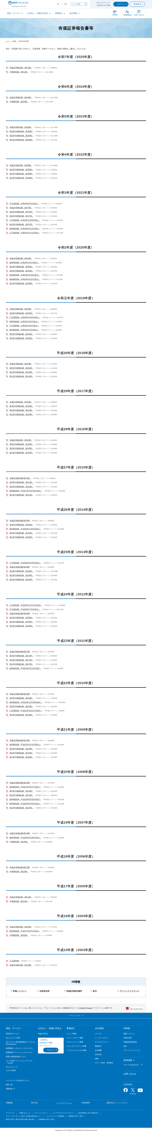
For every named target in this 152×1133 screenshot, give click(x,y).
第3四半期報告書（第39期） (22, 131)
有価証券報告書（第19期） (21, 965)
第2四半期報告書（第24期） (22, 795)
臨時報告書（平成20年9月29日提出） (25, 799)
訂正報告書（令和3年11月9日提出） (25, 220)
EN (65, 4)
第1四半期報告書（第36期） (22, 283)
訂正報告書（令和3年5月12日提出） (25, 233)
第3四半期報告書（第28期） (22, 618)
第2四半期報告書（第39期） (22, 136)
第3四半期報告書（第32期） (22, 444)
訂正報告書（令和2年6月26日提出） (25, 317)
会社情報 (73, 13)
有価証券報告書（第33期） (21, 402)
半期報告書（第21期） (19, 901)
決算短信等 (44, 991)
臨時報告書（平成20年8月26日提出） (25, 804)
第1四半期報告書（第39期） (22, 140)
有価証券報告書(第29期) (20, 567)
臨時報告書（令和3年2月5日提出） (24, 263)
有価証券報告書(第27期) (20, 652)
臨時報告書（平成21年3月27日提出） (25, 787)
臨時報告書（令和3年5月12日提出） (25, 229)
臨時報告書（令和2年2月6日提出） (24, 322)
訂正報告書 (14, 961)
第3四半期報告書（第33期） (22, 406)
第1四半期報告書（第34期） (22, 376)
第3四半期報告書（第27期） (22, 656)
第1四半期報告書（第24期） (22, 808)
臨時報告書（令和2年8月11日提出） (25, 279)
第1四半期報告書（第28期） (22, 626)
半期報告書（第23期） (19, 842)
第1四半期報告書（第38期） (22, 178)
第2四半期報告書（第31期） (22, 487)
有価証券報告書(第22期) (20, 867)
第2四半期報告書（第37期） (22, 216)
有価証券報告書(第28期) (20, 614)
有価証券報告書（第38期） (21, 165)
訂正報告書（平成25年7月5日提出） (25, 609)
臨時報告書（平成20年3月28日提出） (25, 838)
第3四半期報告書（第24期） (22, 791)
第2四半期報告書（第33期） (22, 410)
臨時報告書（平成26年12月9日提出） (25, 529)
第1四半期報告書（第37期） (22, 224)
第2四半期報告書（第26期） (22, 706)
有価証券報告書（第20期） (21, 927)
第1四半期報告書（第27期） (22, 664)
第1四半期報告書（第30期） (22, 537)
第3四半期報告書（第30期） (22, 525)
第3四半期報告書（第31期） (22, 482)
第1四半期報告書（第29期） (22, 580)
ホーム (8, 41)
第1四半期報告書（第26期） (22, 715)
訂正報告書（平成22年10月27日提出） (26, 711)
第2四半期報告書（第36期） (22, 271)
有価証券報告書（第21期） (21, 897)
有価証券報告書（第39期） (21, 127)
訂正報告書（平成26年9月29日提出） (25, 563)
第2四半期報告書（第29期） (22, 575)
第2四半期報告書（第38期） (22, 174)
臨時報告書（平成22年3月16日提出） (25, 745)
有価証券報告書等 (74, 991)
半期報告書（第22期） (19, 872)
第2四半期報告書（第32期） (22, 448)
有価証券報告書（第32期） (21, 440)
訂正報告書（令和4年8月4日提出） (24, 204)
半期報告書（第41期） (19, 72)
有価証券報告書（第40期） (21, 97)
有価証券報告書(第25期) (20, 740)
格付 (95, 991)
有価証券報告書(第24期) (20, 783)
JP (58, 4)
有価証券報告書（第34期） (21, 364)
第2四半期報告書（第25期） (22, 753)
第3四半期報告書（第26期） (22, 698)
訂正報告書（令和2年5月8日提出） (24, 326)
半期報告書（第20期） (19, 935)
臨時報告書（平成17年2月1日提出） (25, 931)
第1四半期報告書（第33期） (22, 415)
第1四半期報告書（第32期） (22, 453)
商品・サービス (13, 13)
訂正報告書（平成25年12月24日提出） (26, 605)
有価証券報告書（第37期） (21, 208)
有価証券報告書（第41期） (21, 68)
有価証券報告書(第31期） (20, 478)
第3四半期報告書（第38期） (22, 170)
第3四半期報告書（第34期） (22, 368)
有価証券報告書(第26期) (20, 694)
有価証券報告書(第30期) (20, 521)
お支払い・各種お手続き (37, 13)
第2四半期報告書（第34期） (22, 372)
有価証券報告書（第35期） (21, 309)
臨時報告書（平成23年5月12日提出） (25, 668)
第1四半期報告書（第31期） (22, 495)
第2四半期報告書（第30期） (22, 533)
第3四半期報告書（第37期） (22, 212)
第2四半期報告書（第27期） (22, 660)
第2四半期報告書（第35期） (22, 334)
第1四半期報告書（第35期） (22, 338)
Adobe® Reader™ (86, 1008)
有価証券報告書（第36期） (21, 258)
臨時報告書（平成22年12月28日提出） (26, 702)
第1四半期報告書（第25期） (22, 757)
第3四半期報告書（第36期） (22, 267)
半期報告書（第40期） (19, 102)
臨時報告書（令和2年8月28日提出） (25, 275)
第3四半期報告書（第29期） (22, 571)
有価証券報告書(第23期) (20, 833)
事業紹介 (59, 13)
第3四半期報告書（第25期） (22, 749)
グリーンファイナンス (129, 991)
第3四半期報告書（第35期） (22, 313)
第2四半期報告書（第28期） (22, 622)
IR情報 (14, 41)
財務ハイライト (20, 991)
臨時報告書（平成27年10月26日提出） (26, 491)
